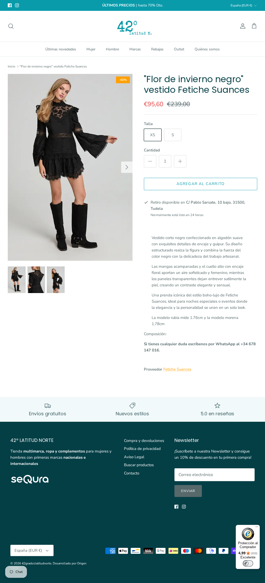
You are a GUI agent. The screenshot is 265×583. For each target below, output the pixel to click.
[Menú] (257, 528)
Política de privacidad (142, 448)
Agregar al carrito (200, 183)
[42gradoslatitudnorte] (133, 26)
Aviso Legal (134, 456)
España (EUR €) (241, 5)
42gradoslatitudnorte (36, 563)
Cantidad (152, 150)
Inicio (11, 66)
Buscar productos (139, 464)
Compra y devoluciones (144, 440)
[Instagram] (17, 5)
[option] (70, 167)
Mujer (90, 49)
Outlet (179, 49)
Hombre (112, 49)
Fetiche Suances (177, 369)
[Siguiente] (126, 167)
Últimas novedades (60, 49)
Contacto (131, 473)
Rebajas (157, 49)
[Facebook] (10, 5)
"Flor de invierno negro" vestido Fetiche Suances (53, 66)
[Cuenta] (242, 26)
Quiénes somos (207, 49)
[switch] (248, 563)
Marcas (135, 49)
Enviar (188, 491)
